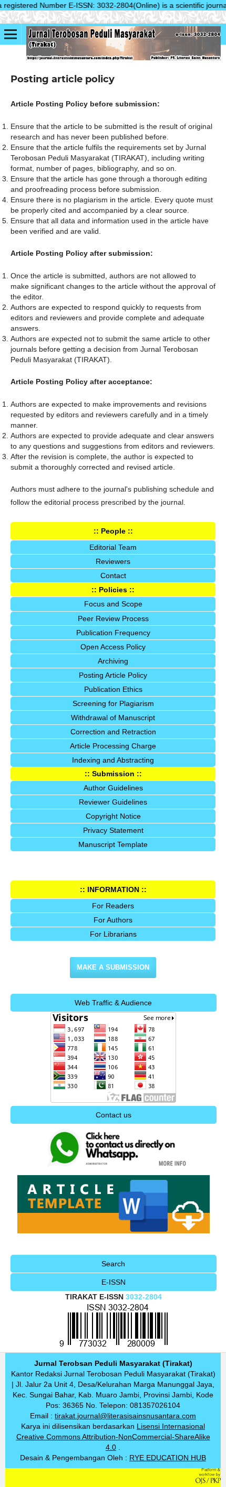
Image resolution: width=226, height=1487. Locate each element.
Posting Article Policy (113, 675)
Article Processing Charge (113, 746)
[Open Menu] (10, 34)
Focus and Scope (113, 604)
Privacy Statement (113, 830)
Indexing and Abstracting (113, 760)
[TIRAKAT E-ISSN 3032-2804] (113, 1346)
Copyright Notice (113, 816)
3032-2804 (144, 1297)
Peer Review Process (113, 618)
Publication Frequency (113, 632)
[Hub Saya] (113, 1169)
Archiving (113, 661)
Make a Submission (113, 967)
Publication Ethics (113, 689)
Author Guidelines (113, 788)
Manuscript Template (113, 844)
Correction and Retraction (113, 732)
